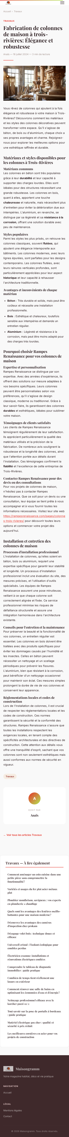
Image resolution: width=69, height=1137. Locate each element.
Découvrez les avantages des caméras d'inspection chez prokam (29, 924)
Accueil (7, 11)
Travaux (18, 11)
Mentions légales (12, 1110)
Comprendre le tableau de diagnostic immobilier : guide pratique (29, 968)
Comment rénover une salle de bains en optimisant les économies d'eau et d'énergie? (34, 990)
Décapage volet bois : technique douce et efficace (31, 935)
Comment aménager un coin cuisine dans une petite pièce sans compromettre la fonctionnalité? (34, 878)
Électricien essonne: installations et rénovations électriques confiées (28, 957)
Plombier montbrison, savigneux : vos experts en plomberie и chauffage (34, 901)
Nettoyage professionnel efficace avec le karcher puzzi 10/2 (31, 1002)
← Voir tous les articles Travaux (22, 835)
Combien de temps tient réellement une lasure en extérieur (31, 979)
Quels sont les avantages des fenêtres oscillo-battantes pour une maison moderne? (34, 913)
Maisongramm (28, 1068)
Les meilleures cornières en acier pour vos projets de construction (32, 1035)
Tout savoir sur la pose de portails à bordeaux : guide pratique (34, 1013)
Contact (7, 1116)
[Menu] (62, 2)
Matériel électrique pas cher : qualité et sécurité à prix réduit (31, 1024)
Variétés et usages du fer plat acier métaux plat (32, 890)
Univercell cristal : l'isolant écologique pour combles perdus (33, 946)
